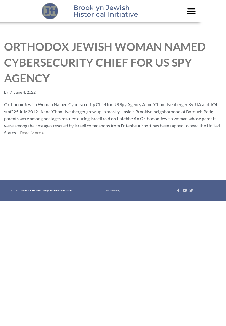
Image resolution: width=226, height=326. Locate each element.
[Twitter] (191, 190)
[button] (191, 11)
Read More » (32, 132)
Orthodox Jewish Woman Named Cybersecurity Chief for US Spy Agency (105, 62)
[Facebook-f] (178, 190)
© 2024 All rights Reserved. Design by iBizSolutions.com (41, 190)
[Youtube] (185, 190)
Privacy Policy (113, 190)
